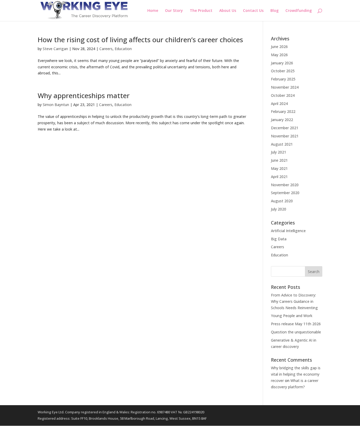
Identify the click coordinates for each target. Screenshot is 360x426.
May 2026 (279, 54)
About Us (227, 11)
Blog (274, 11)
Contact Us (253, 11)
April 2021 (279, 176)
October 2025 (283, 70)
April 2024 (279, 103)
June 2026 (279, 46)
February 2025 (283, 79)
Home (152, 11)
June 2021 (279, 160)
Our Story (174, 11)
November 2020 (285, 184)
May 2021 (279, 168)
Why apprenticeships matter (84, 95)
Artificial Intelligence (288, 230)
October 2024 (283, 95)
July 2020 (278, 209)
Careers (106, 48)
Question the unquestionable (296, 331)
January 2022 (282, 119)
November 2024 (285, 87)
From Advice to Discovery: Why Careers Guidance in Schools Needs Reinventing (294, 301)
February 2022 (283, 111)
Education (123, 48)
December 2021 (284, 127)
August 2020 (282, 200)
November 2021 (285, 135)
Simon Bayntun (56, 104)
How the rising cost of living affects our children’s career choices (140, 39)
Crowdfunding (298, 11)
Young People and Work (291, 315)
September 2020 (285, 192)
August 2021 (282, 144)
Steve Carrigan (55, 48)
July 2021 (278, 152)
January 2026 (282, 62)
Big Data (278, 238)
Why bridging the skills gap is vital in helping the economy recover (295, 374)
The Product (201, 11)
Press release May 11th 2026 (296, 323)
